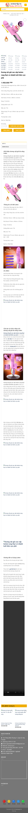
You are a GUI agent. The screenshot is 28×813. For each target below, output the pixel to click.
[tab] (14, 143)
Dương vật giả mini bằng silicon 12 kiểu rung (6, 723)
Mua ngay (7, 130)
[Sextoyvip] (13, 4)
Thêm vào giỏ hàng (16, 126)
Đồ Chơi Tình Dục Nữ (17, 13)
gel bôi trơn (13, 569)
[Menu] (2, 5)
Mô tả (3, 143)
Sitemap (14, 811)
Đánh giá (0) (5, 146)
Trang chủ (6, 13)
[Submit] (25, 9)
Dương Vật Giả (14, 15)
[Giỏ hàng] (25, 5)
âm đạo (10, 339)
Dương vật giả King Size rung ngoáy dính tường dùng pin (20, 724)
